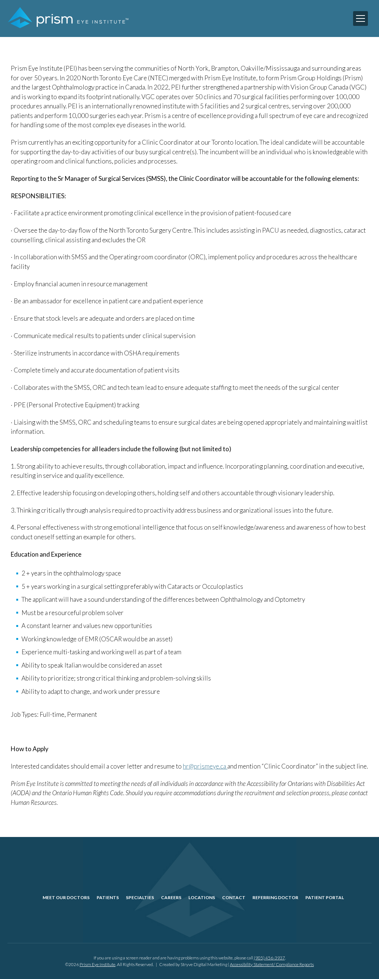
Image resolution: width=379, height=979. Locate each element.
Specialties (140, 897)
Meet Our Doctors (66, 897)
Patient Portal (324, 897)
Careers (171, 897)
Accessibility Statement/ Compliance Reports (272, 964)
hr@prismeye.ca (205, 766)
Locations (201, 897)
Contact (233, 897)
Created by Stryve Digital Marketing (193, 964)
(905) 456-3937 (269, 958)
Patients (108, 897)
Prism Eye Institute (97, 964)
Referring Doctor (275, 897)
